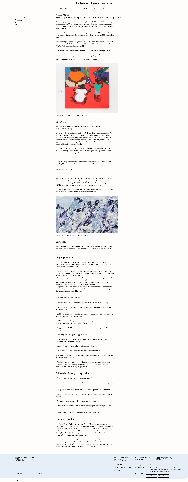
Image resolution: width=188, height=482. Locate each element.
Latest (73, 9)
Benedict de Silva (50, 480)
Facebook (18, 20)
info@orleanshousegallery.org (143, 457)
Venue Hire (131, 9)
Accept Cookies (151, 476)
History (79, 9)
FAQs (71, 169)
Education (107, 9)
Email (17, 24)
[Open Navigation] (184, 2)
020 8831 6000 (139, 459)
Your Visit (137, 466)
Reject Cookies (163, 476)
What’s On (64, 9)
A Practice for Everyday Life (28, 480)
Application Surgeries (92, 59)
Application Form (61, 169)
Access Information (140, 467)
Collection (87, 9)
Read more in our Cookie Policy (160, 471)
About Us (96, 9)
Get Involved (118, 9)
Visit (55, 9)
